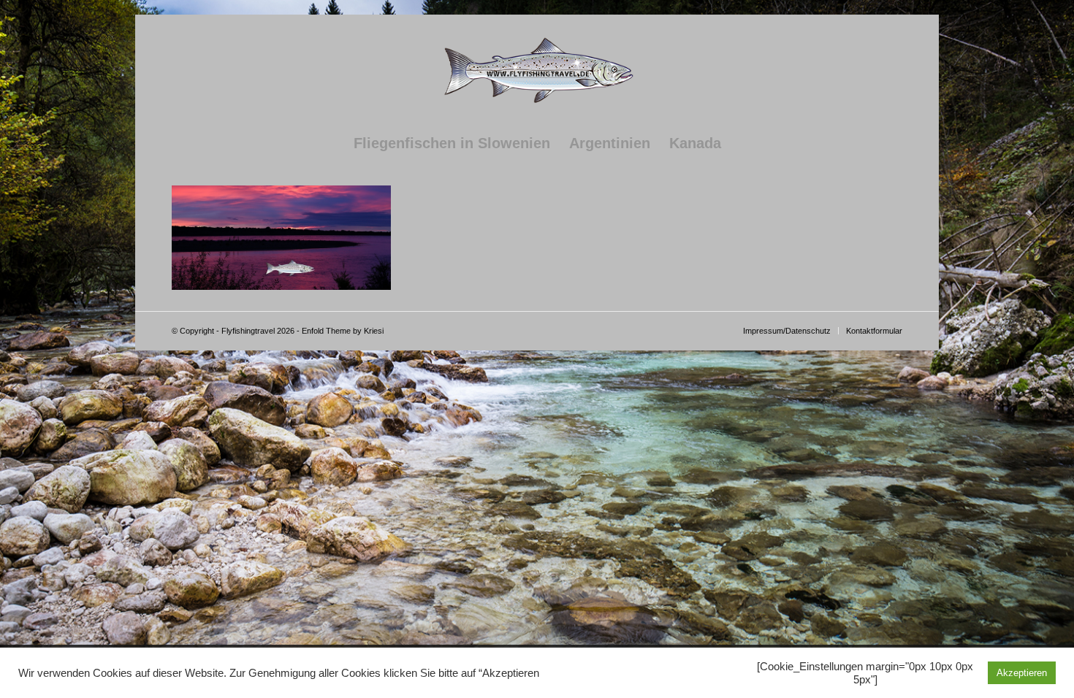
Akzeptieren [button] (1022, 672)
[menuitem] (452, 143)
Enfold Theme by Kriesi (343, 330)
